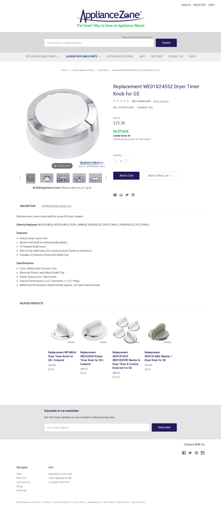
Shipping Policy (94, 502)
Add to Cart (62, 330)
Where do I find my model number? (137, 37)
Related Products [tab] (31, 303)
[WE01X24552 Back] (79, 179)
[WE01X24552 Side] (95, 179)
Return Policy (109, 502)
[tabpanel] (62, 341)
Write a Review (161, 101)
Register (199, 5)
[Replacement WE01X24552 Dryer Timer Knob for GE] (30, 179)
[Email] (115, 195)
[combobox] (99, 43)
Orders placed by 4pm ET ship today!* (132, 134)
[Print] (121, 195)
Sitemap (22, 490)
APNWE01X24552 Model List (56, 206)
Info (142, 56)
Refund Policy (123, 502)
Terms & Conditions (62, 502)
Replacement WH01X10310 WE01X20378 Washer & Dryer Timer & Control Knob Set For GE (126, 360)
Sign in (185, 5)
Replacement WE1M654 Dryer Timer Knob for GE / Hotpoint (62, 356)
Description (27, 206)
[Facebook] (184, 453)
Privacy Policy (79, 502)
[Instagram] (202, 453)
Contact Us (175, 56)
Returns (156, 56)
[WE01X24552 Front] (47, 179)
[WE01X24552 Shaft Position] (63, 179)
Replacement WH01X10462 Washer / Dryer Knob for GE (158, 356)
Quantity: (117, 155)
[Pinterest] (133, 195)
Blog (192, 56)
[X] (127, 195)
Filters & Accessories (119, 56)
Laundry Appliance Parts (82, 56)
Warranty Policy (139, 502)
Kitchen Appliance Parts (41, 56)
